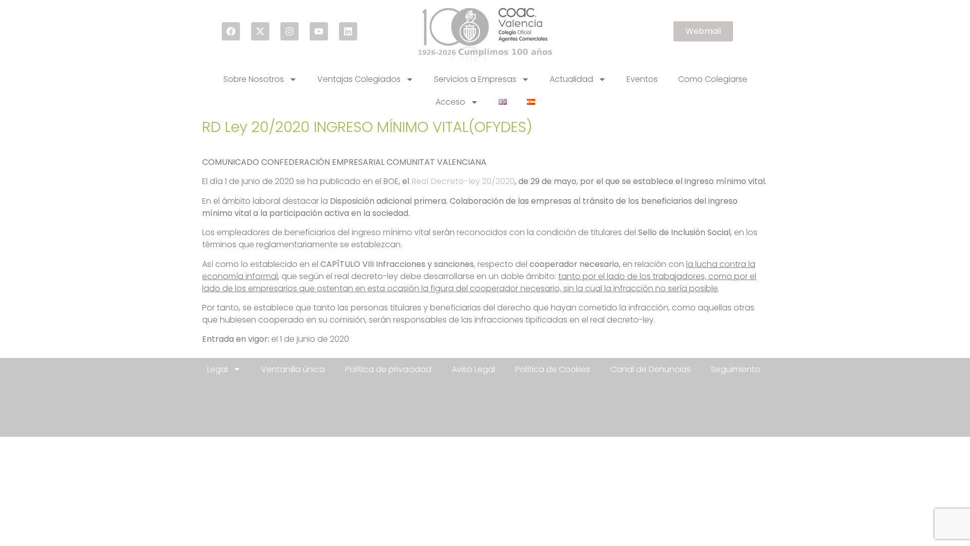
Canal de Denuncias (650, 369)
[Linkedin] (348, 31)
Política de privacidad (388, 369)
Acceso (450, 102)
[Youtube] (319, 31)
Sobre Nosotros (253, 79)
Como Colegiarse (712, 79)
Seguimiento (735, 369)
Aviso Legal (473, 369)
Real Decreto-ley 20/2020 (463, 181)
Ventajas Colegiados (359, 79)
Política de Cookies (552, 369)
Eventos (642, 79)
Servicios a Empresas (475, 79)
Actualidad (571, 79)
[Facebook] (231, 31)
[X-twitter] (260, 31)
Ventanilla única (293, 369)
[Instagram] (289, 31)
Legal (217, 369)
